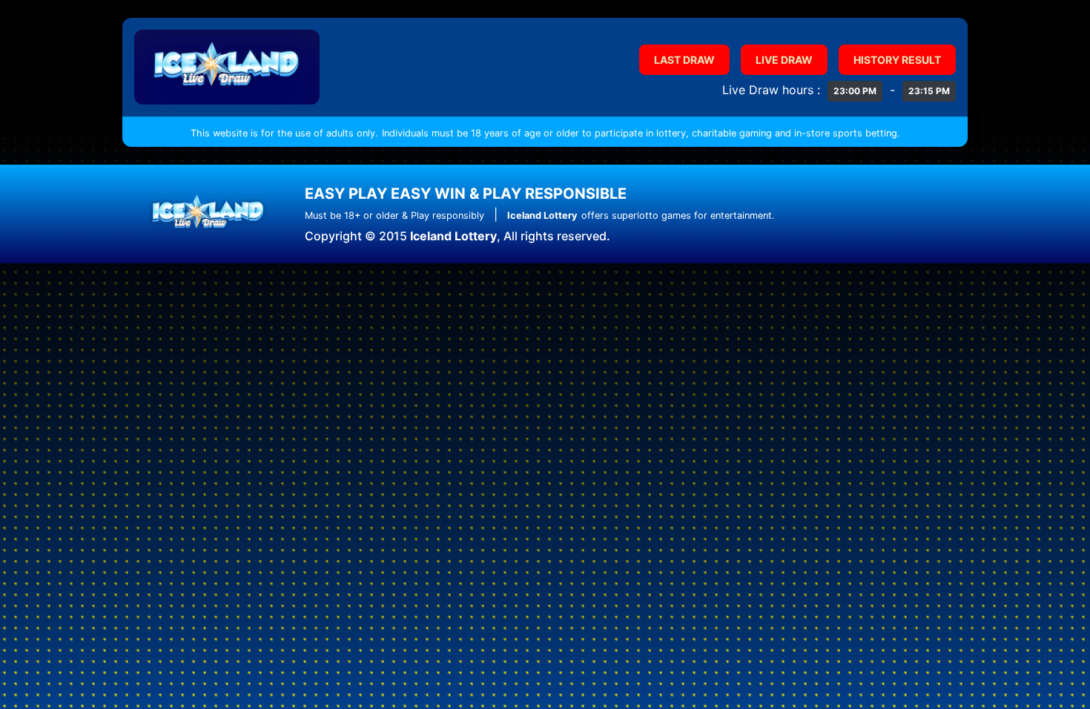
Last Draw (684, 59)
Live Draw (784, 59)
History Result (897, 59)
